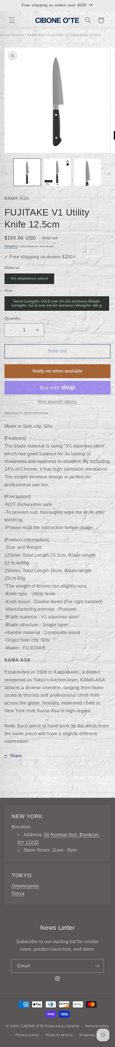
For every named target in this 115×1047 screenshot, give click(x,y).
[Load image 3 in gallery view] (87, 172)
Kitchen (18, 35)
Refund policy (97, 1026)
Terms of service (59, 1035)
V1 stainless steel (32, 280)
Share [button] (16, 756)
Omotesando (25, 886)
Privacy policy (27, 1035)
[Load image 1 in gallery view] (27, 172)
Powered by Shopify (62, 1026)
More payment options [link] (57, 401)
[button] (11, 20)
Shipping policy (92, 1035)
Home (4, 35)
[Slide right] (109, 174)
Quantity (12, 318)
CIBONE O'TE (32, 1026)
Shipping (11, 246)
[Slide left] (6, 174)
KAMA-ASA (35, 35)
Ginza (18, 893)
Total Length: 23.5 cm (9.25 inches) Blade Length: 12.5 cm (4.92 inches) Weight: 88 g (60, 305)
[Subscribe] (97, 966)
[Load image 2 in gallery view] (57, 172)
